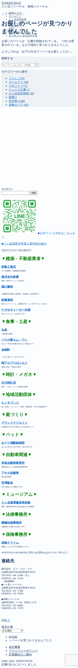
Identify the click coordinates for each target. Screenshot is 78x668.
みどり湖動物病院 (13, 442)
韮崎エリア (16, 52)
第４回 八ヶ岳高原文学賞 (23, 35)
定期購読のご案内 (20, 75)
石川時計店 (8, 382)
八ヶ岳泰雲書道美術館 (15, 502)
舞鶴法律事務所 (11, 522)
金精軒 (5, 349)
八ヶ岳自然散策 (19, 59)
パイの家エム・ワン (14, 339)
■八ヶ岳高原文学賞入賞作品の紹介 (24, 243)
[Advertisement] (39, 148)
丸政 (4, 329)
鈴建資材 (7, 299)
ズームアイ (15, 16)
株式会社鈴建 (10, 276)
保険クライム (10, 542)
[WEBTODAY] (11, 3)
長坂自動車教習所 (13, 462)
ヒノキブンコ (10, 402)
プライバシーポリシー (23, 650)
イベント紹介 (17, 63)
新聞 (12, 71)
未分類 (17, 101)
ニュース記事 (19, 89)
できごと (18, 85)
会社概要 (14, 647)
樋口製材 (7, 286)
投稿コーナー (17, 67)
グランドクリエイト (14, 422)
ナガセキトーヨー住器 (15, 309)
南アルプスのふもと (14, 362)
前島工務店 (8, 266)
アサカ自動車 (10, 472)
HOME (13, 636)
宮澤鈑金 (7, 482)
